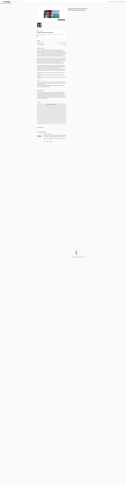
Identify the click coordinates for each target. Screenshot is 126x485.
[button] (51, 14)
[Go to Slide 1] (39, 25)
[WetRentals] (39, 135)
